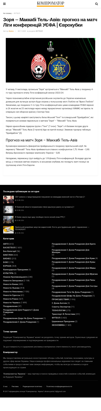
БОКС (6, 262)
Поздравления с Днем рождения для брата (73, 244)
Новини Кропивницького (15, 277)
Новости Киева (10, 284)
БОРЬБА (7, 266)
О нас (5, 386)
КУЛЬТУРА (8, 273)
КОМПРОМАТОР (50, 3)
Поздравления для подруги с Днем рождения (21, 311)
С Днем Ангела (59, 303)
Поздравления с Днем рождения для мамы (74, 268)
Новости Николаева (13, 291)
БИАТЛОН (8, 255)
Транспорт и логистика (63, 314)
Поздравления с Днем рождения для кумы (73, 262)
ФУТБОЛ (17, 13)
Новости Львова (11, 288)
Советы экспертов (61, 307)
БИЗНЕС (7, 258)
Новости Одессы (11, 295)
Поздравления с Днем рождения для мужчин (75, 274)
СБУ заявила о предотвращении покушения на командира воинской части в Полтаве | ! (50, 197)
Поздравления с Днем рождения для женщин (70, 251)
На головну (7, 13)
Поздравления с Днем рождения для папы (73, 280)
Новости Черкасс (11, 302)
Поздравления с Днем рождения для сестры (74, 286)
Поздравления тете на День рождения (71, 292)
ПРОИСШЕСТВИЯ (60, 299)
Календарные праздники (15, 269)
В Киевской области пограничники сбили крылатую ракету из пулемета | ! (44, 207)
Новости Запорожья (13, 280)
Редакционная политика (32, 386)
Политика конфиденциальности (59, 386)
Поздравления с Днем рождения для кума (73, 258)
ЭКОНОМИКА (58, 325)
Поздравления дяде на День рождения (23, 318)
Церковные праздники (63, 321)
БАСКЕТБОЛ (9, 247)
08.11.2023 (22, 31)
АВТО (6, 244)
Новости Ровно (10, 299)
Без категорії (9, 251)
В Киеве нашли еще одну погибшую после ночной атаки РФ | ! (40, 217)
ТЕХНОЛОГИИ (58, 310)
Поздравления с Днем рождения (19, 322)
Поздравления (10, 306)
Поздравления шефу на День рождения (72, 296)
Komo (11, 31)
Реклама (15, 386)
